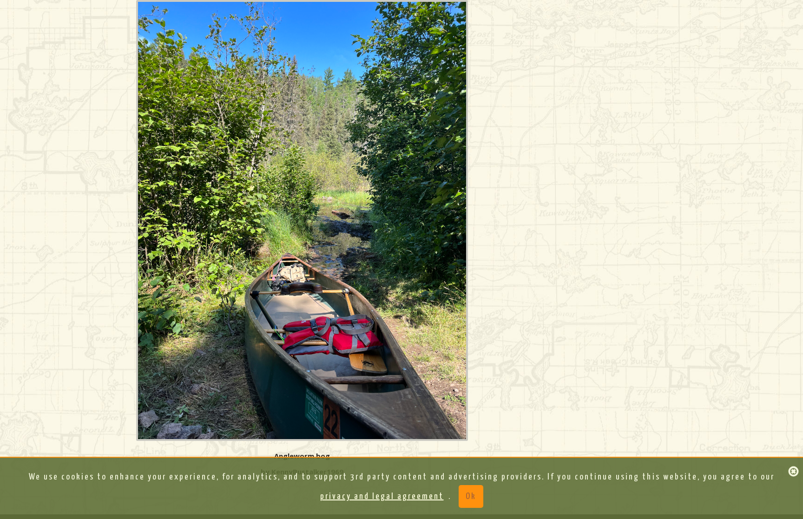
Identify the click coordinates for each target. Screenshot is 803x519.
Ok (471, 496)
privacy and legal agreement (382, 496)
